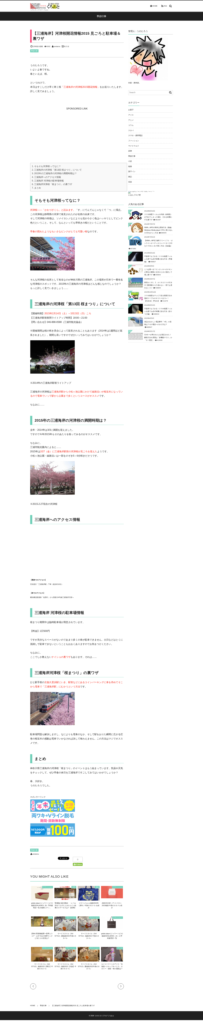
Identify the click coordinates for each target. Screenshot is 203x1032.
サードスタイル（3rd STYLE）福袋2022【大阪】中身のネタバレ (65, 966)
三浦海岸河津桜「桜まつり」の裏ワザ (53, 184)
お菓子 (131, 110)
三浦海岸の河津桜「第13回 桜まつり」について (58, 170)
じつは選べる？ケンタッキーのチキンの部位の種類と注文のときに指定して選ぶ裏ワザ (158, 272)
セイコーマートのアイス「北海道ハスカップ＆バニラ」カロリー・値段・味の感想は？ (112, 966)
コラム (131, 125)
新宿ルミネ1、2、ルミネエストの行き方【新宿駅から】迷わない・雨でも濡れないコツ (158, 285)
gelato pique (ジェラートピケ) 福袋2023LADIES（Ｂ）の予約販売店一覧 (112, 936)
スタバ (131, 130)
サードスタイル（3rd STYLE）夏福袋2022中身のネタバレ (89, 966)
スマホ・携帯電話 (135, 135)
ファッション (47, 887)
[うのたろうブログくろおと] (45, 6)
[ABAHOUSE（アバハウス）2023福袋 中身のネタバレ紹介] (112, 896)
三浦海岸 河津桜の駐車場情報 (49, 180)
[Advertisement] (77, 129)
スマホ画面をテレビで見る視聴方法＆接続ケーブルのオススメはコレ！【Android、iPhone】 (158, 298)
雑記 (130, 177)
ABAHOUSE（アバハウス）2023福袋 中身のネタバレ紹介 (112, 905)
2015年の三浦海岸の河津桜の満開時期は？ (55, 173)
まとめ (37, 188)
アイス (120, 948)
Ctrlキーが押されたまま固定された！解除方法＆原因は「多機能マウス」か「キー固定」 (158, 337)
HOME (154, 6)
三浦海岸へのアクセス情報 (47, 177)
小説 (130, 161)
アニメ (131, 120)
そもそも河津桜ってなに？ (47, 166)
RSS (165, 6)
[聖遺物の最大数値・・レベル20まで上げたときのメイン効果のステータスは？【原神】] (65, 898)
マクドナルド (133, 146)
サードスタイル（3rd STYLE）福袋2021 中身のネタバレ (88, 936)
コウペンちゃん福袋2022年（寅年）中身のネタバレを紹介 (88, 905)
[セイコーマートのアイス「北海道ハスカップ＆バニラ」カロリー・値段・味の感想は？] (112, 960)
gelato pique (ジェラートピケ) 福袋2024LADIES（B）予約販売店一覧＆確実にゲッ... (42, 905)
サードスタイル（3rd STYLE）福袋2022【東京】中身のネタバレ (42, 966)
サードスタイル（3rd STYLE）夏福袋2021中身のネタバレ (65, 936)
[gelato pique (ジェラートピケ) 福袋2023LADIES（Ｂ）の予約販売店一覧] (112, 927)
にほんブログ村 (134, 195)
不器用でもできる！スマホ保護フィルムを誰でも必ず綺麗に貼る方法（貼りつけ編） (158, 311)
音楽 (130, 182)
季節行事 (34, 51)
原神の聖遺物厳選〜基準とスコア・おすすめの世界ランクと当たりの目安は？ (42, 936)
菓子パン (131, 171)
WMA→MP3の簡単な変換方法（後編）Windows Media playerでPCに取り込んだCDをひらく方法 (158, 230)
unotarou (57, 46)
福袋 (97, 887)
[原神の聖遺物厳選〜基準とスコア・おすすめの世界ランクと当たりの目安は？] (42, 925)
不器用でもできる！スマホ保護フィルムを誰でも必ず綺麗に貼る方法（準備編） (158, 258)
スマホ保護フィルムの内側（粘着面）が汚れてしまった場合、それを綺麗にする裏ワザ (158, 217)
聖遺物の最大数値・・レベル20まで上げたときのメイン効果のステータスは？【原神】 (65, 905)
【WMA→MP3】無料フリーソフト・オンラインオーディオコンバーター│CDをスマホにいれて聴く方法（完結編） (158, 243)
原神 (73, 887)
